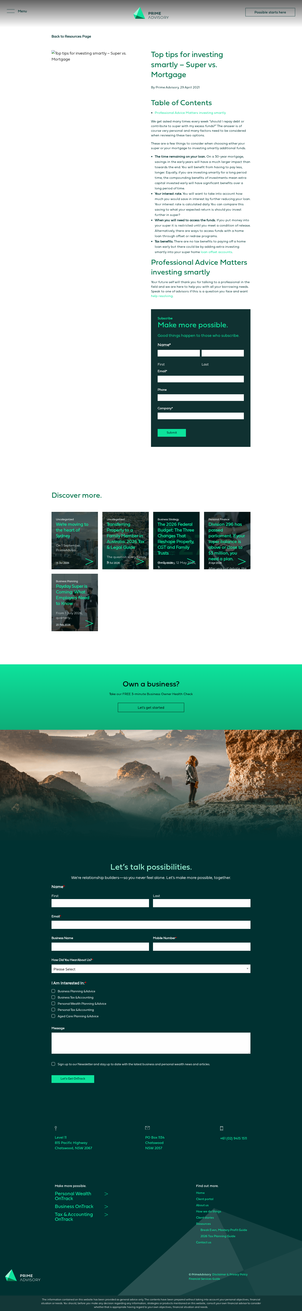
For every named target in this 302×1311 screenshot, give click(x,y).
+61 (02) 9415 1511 (233, 1138)
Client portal (204, 1199)
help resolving (162, 296)
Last (205, 364)
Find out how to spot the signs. (208, 7)
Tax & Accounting (74, 1217)
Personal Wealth (73, 1196)
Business (74, 1206)
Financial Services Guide (204, 1279)
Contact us (203, 1242)
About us (202, 1205)
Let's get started (151, 707)
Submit (172, 432)
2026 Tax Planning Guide (218, 1236)
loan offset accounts (216, 252)
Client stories (205, 1218)
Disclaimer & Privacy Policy (230, 1274)
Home (200, 1193)
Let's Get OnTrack (73, 1078)
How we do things (208, 1211)
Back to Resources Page (71, 36)
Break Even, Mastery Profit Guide (224, 1230)
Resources (203, 1224)
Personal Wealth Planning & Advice (82, 1003)
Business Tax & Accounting (76, 997)
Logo (151, 15)
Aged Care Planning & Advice (78, 1016)
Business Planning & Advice (76, 991)
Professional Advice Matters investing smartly (190, 112)
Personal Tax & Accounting (76, 1010)
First (161, 364)
